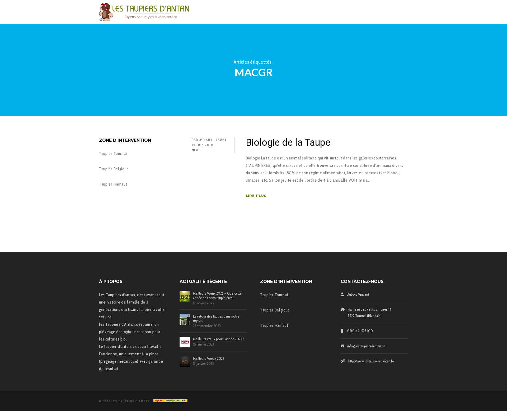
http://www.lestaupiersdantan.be (371, 361)
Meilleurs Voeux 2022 (208, 358)
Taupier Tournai (113, 153)
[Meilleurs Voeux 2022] (185, 361)
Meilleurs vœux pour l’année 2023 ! (218, 339)
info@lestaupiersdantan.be (366, 346)
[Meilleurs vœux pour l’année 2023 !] (185, 342)
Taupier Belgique (114, 168)
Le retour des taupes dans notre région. (216, 318)
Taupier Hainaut (113, 184)
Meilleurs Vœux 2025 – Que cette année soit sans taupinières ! (217, 295)
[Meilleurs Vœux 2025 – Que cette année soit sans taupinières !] (185, 296)
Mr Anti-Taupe (213, 139)
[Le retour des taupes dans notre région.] (185, 319)
